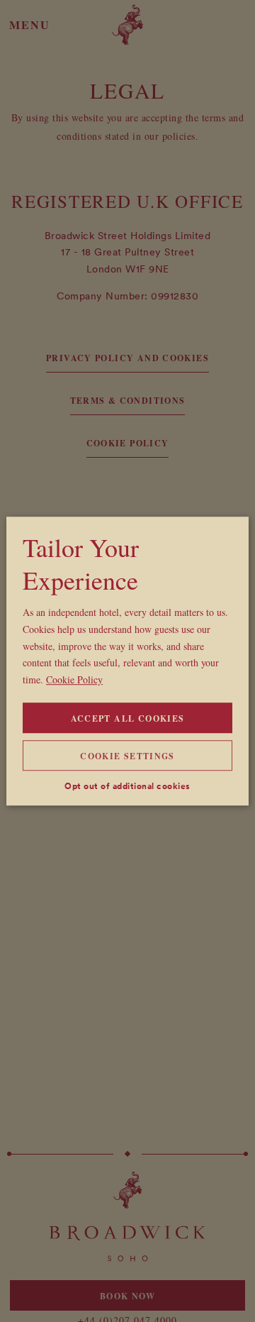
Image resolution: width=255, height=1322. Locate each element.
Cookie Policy (74, 679)
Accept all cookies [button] (128, 718)
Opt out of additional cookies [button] (127, 786)
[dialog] (127, 661)
